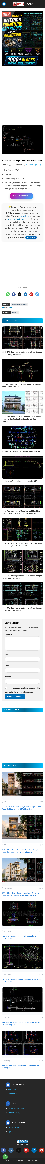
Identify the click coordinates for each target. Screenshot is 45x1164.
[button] (4, 4)
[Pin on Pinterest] (31, 294)
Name (7, 655)
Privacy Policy (14, 1113)
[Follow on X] (18, 1150)
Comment (9, 634)
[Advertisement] (22, 92)
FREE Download (21, 196)
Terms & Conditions (16, 1108)
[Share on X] (19, 294)
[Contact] (5, 1157)
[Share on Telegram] (37, 294)
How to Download (15, 1127)
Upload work (13, 1132)
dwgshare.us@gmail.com (18, 219)
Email (7, 666)
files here (25, 216)
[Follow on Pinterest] (26, 1150)
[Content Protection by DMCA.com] (23, 1142)
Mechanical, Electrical (19, 304)
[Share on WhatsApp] (8, 294)
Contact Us (12, 1094)
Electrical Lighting (33, 165)
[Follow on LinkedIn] (34, 1150)
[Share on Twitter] (25, 294)
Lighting (15, 312)
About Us (12, 1090)
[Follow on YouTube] (41, 1150)
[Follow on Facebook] (3, 1150)
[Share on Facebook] (14, 294)
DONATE (31, 237)
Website (8, 677)
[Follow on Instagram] (11, 1150)
